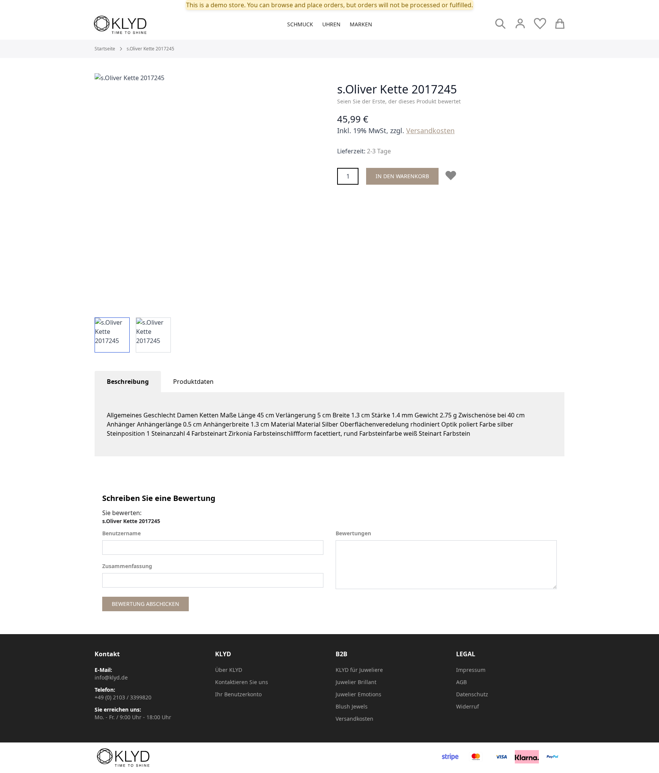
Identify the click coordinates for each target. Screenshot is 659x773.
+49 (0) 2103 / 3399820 (123, 697)
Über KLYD (228, 669)
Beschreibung (128, 381)
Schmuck (300, 24)
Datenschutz (472, 694)
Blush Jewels (352, 706)
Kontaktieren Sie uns (241, 682)
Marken (361, 24)
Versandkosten (430, 130)
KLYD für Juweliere (359, 669)
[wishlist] (540, 23)
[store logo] (137, 25)
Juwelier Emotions (358, 694)
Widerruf (467, 706)
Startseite (105, 49)
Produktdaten (193, 381)
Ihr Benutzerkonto (238, 694)
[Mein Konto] (520, 23)
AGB (461, 682)
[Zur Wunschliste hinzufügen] (452, 175)
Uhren (331, 24)
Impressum (470, 669)
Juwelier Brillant (356, 682)
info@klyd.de (111, 677)
